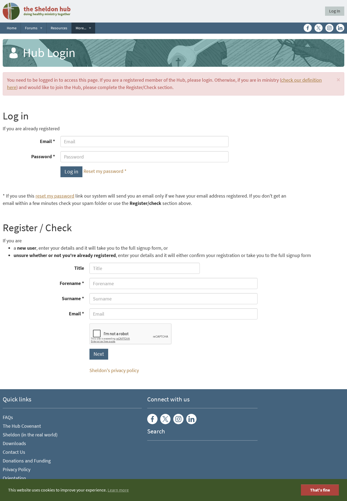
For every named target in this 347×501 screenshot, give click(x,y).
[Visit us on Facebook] (308, 28)
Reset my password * (105, 171)
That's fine (320, 490)
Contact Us (14, 452)
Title (79, 268)
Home (12, 28)
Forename (70, 283)
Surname (71, 298)
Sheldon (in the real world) (30, 435)
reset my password (55, 196)
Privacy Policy (16, 469)
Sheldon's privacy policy (114, 370)
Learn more (118, 490)
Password (41, 156)
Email (46, 141)
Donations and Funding (27, 461)
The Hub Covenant (22, 426)
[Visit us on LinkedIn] (340, 28)
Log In (334, 11)
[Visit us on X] (318, 28)
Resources (59, 28)
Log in (71, 171)
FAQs (8, 417)
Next (99, 354)
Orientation (14, 478)
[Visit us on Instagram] (329, 28)
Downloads (14, 443)
